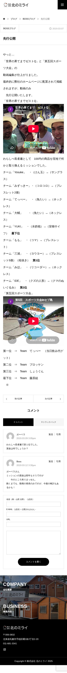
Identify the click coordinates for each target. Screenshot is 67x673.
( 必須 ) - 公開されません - (21, 509)
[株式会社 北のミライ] (15, 4)
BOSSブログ (9, 28)
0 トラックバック (48, 422)
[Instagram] (4, 649)
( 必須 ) (19, 499)
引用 (58, 434)
